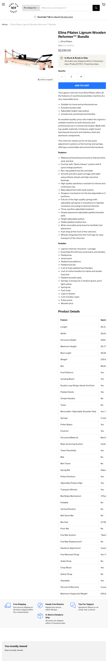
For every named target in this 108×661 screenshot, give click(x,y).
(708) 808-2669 (66, 17)
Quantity (61, 71)
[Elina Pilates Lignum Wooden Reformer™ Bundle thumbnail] (6, 34)
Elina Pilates (66, 41)
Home (5, 24)
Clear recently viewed (14, 650)
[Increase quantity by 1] (81, 76)
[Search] (96, 8)
